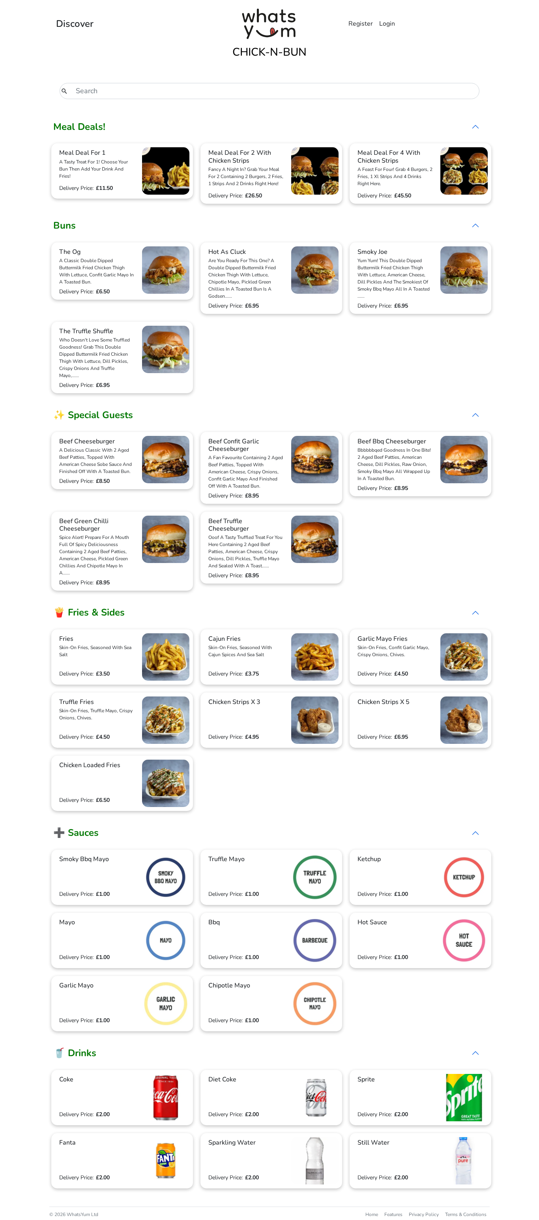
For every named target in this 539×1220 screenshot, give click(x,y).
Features (393, 1214)
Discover (75, 23)
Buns (64, 225)
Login (387, 23)
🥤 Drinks (74, 1053)
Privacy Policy (424, 1214)
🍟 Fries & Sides (89, 612)
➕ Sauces (76, 832)
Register (360, 23)
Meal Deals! (79, 126)
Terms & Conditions (466, 1214)
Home (371, 1214)
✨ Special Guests (93, 415)
